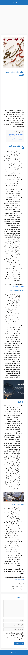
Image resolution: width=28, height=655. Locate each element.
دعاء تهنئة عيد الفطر (18, 286)
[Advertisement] (14, 19)
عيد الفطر (19, 584)
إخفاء (15, 132)
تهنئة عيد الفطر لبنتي (16, 589)
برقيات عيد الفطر (19, 579)
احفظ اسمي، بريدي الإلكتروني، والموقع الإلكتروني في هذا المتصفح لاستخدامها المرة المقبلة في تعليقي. (13, 636)
